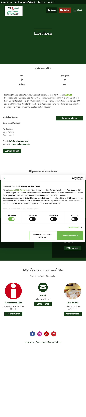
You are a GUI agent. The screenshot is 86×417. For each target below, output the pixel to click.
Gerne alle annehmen (70, 236)
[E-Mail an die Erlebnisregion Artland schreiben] (43, 287)
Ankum (68, 95)
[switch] (32, 219)
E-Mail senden (43, 304)
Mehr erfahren (13, 314)
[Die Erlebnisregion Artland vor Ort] (13, 291)
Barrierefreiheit (54, 342)
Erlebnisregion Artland (25, 2)
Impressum (29, 342)
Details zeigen (73, 227)
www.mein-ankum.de (21, 144)
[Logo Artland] (14, 11)
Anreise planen (12, 151)
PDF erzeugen (72, 248)
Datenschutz (41, 342)
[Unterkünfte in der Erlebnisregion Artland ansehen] (72, 291)
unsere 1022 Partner (17, 190)
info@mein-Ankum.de (18, 141)
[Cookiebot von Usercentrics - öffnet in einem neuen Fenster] (73, 178)
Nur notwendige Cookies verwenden (42, 235)
